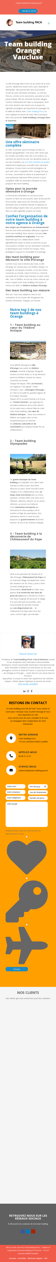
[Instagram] (28, 691)
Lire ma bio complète (28, 684)
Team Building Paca (35, 111)
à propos (12, 1258)
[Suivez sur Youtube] (33, 1231)
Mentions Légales (35, 1258)
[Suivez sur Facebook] (23, 1231)
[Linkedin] (24, 691)
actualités (22, 1258)
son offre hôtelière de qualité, (37, 162)
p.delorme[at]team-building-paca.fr (29, 3)
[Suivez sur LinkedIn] (28, 1231)
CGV (45, 1258)
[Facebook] (31, 691)
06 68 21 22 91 (29, 11)
